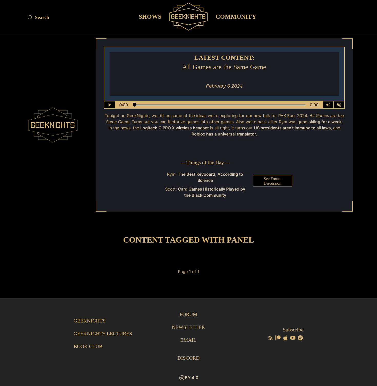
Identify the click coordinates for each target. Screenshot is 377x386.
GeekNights (89, 321)
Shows (150, 16)
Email (188, 340)
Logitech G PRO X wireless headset (174, 127)
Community (236, 16)
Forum (188, 314)
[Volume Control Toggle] (328, 104)
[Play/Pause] (109, 104)
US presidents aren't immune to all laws (292, 127)
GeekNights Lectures (103, 333)
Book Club (88, 346)
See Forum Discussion (272, 180)
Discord (188, 358)
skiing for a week (325, 121)
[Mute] (339, 104)
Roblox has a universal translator (224, 134)
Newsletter (188, 327)
